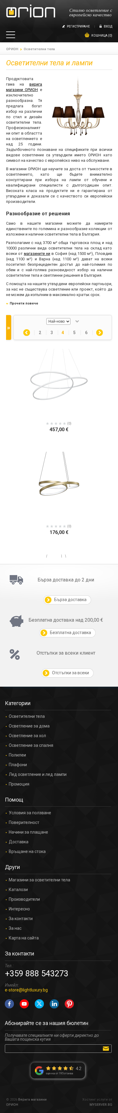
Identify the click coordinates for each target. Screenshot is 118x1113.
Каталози (18, 890)
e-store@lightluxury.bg (26, 990)
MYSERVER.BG (101, 1105)
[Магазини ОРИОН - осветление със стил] (30, 11)
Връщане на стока (27, 852)
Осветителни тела (27, 716)
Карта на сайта (24, 938)
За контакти (21, 919)
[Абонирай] (107, 1048)
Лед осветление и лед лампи (38, 774)
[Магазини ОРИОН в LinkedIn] (54, 1003)
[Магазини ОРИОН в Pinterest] (69, 1003)
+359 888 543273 (36, 973)
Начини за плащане (28, 832)
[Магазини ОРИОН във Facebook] (9, 1003)
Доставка (18, 842)
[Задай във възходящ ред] (77, 321)
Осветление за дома (29, 726)
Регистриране (78, 26)
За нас (15, 928)
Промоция (19, 784)
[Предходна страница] (26, 332)
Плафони (18, 765)
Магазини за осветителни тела (39, 880)
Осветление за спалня (31, 745)
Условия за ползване (30, 813)
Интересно (19, 909)
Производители (24, 899)
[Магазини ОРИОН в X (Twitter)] (39, 1003)
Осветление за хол (27, 736)
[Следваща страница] (99, 332)
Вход (108, 26)
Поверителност (24, 823)
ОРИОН (12, 49)
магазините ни (37, 253)
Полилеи (17, 755)
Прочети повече (24, 303)
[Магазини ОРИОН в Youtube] (24, 1003)
